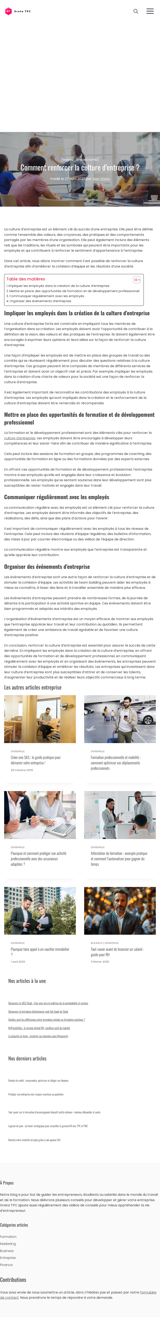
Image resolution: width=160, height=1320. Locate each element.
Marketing (8, 1243)
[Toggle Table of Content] (134, 279)
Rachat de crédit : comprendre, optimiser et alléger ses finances (38, 1080)
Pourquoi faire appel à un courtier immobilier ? (40, 951)
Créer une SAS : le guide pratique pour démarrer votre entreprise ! (36, 759)
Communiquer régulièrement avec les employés (46, 296)
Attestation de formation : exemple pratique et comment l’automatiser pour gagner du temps (119, 858)
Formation (8, 1236)
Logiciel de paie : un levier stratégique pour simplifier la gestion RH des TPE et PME (48, 1126)
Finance (6, 1264)
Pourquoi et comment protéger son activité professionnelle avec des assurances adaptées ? (38, 858)
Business (96, 943)
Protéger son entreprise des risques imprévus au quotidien (35, 1094)
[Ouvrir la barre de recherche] (135, 11)
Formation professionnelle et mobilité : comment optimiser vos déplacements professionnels (116, 762)
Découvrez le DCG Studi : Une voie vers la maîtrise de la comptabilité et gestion (48, 1003)
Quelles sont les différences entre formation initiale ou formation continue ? (46, 1019)
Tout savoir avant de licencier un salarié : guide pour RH (117, 951)
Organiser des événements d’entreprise (40, 301)
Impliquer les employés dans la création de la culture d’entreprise (59, 286)
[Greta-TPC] (17, 11)
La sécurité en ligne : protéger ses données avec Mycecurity (38, 1036)
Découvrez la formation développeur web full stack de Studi (38, 1011)
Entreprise (18, 751)
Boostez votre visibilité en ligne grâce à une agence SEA (34, 1140)
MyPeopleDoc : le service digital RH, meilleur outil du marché (39, 1028)
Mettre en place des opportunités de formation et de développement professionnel (74, 291)
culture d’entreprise (19, 438)
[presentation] (40, 719)
